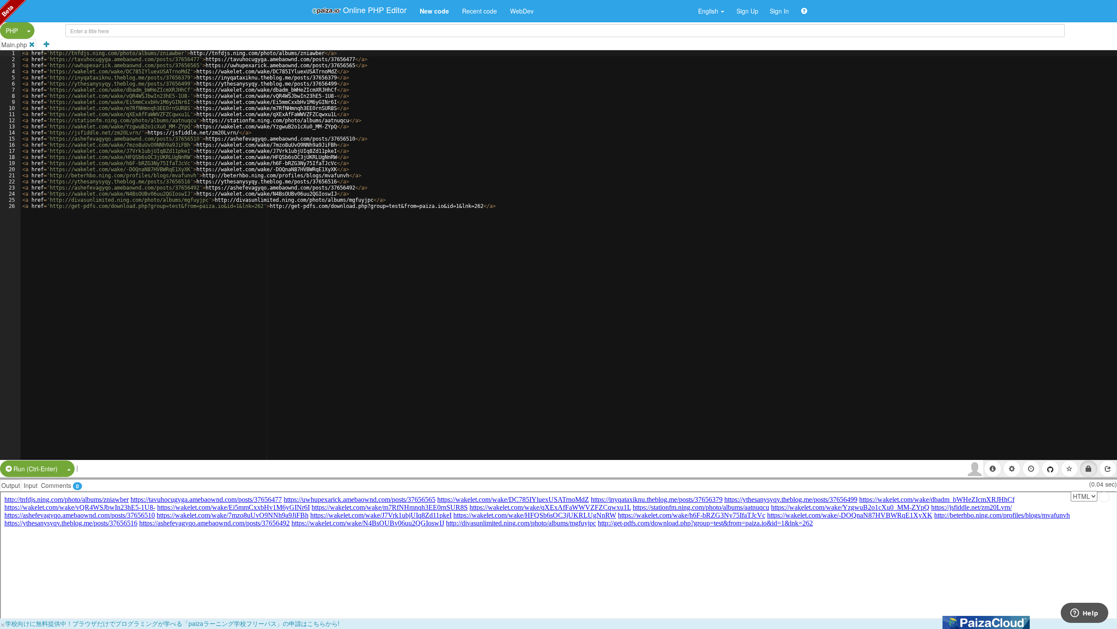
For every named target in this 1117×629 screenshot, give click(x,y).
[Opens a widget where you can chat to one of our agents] (1084, 614)
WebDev (522, 11)
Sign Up (747, 11)
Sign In (779, 11)
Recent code (479, 11)
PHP (12, 30)
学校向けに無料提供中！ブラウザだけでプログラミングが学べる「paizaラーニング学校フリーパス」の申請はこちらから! (172, 623)
